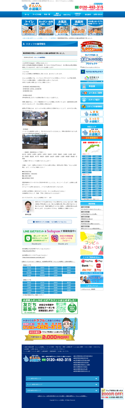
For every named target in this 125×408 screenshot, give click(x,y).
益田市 (69, 267)
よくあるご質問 (78, 347)
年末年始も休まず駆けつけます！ (90, 223)
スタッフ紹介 (88, 347)
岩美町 (29, 285)
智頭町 (56, 285)
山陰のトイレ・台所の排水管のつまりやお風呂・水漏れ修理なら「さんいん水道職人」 (62, 396)
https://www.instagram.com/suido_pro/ (33, 257)
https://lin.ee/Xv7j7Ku (29, 251)
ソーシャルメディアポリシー (57, 349)
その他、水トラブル (63, 351)
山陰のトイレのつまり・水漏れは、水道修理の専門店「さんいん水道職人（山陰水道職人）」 (48, 261)
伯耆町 (69, 290)
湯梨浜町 (42, 287)
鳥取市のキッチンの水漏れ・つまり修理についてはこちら (51, 222)
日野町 (42, 292)
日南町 (29, 292)
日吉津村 (29, 290)
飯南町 (42, 272)
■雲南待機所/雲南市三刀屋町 (82, 364)
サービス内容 (37, 14)
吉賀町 (56, 275)
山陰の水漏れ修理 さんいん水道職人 (33, 38)
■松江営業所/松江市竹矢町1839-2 (83, 356)
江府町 (56, 292)
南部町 (56, 290)
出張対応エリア (78, 14)
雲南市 (69, 270)
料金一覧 (47, 14)
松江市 (29, 267)
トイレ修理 (27, 351)
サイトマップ (44, 349)
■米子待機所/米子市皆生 (80, 367)
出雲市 (56, 267)
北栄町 (69, 287)
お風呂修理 (45, 351)
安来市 (42, 270)
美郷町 (69, 272)
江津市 (56, 270)
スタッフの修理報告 (50, 38)
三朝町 (29, 287)
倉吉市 (69, 282)
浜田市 (42, 267)
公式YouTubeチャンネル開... (89, 214)
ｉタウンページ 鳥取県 (88, 289)
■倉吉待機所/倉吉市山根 (80, 369)
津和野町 (42, 275)
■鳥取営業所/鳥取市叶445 (81, 358)
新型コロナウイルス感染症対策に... (91, 228)
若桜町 (42, 285)
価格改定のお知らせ (87, 219)
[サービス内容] (34, 14)
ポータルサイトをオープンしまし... (91, 209)
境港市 (56, 282)
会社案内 (88, 14)
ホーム (27, 14)
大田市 (29, 270)
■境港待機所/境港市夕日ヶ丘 (82, 371)
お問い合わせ (98, 14)
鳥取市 (29, 282)
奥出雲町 (29, 272)
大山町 (42, 290)
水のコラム (67, 14)
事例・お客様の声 (57, 14)
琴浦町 (56, 287)
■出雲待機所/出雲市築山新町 (82, 360)
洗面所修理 (53, 351)
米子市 (42, 282)
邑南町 (29, 275)
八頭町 (69, 285)
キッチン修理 (36, 351)
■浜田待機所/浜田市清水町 (81, 362)
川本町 (56, 272)
